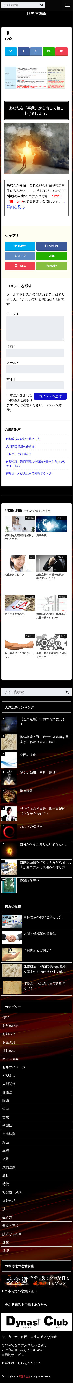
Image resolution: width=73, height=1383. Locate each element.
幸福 (5, 1150)
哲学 (5, 1109)
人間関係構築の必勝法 (20, 446)
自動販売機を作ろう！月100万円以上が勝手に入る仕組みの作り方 (45, 864)
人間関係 (8, 1084)
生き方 (7, 1217)
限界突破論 (36, 13)
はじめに (8, 1050)
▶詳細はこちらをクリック (20, 1363)
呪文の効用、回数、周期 (38, 772)
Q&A (6, 1017)
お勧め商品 (10, 1025)
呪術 (5, 1100)
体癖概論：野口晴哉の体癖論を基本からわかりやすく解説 (36, 464)
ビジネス (8, 1075)
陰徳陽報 (26, 790)
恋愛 (5, 1159)
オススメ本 (10, 1059)
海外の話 (8, 1200)
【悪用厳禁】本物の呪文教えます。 (42, 721)
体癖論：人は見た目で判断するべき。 (30, 473)
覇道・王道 (10, 1225)
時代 (5, 1184)
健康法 (7, 1092)
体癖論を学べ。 (31, 880)
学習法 (7, 1125)
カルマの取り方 (31, 826)
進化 (5, 1242)
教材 (5, 1175)
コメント (12, 314)
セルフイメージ (13, 1067)
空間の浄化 (28, 755)
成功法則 (8, 1167)
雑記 (5, 1250)
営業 (5, 1117)
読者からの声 (12, 1234)
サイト (11, 379)
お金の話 (8, 1042)
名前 (10, 346)
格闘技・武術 (12, 1192)
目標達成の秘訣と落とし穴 (23, 439)
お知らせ (8, 1034)
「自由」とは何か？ (19, 454)
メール (12, 362)
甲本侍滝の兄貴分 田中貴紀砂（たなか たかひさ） (42, 810)
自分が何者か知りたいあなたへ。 (44, 844)
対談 (5, 1142)
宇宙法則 (8, 1134)
